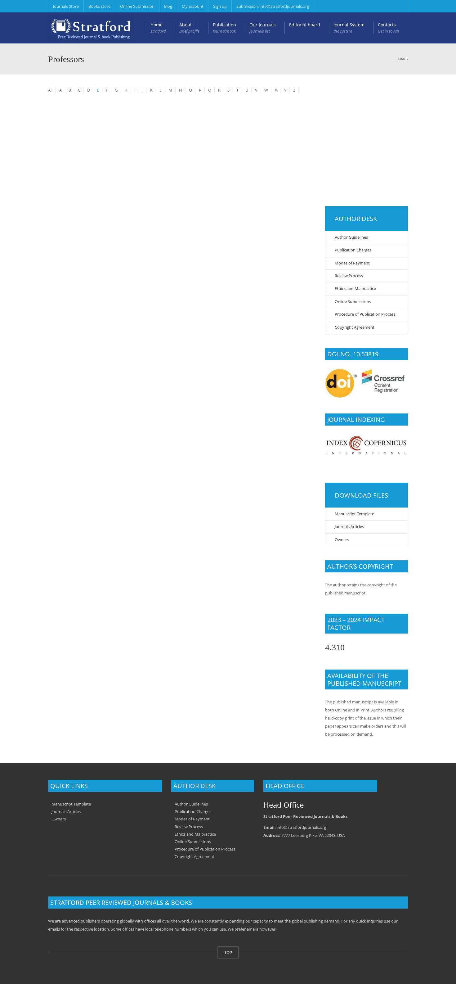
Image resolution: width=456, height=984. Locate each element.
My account (192, 6)
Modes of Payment (352, 263)
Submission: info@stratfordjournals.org (272, 6)
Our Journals (262, 28)
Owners (342, 539)
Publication (224, 28)
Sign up (220, 6)
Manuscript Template (354, 514)
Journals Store (66, 6)
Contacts (388, 28)
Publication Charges (353, 250)
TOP (228, 952)
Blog (168, 6)
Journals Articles (349, 526)
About (189, 28)
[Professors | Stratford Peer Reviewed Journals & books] (90, 28)
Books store (99, 6)
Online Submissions (353, 301)
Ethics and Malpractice (355, 288)
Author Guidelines (351, 237)
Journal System (348, 28)
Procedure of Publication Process (365, 314)
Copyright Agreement (354, 327)
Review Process (349, 275)
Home (158, 28)
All (50, 90)
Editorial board (304, 25)
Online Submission (137, 6)
